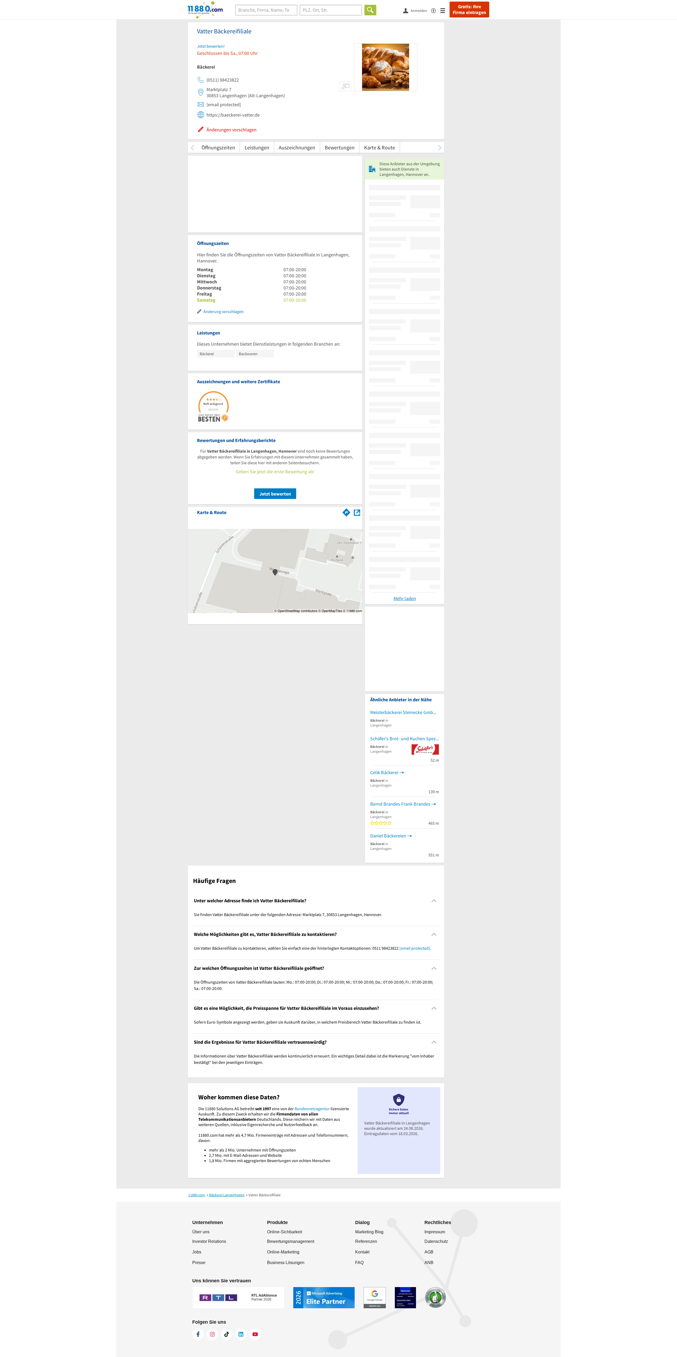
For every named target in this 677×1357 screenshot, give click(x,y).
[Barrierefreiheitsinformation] (435, 10)
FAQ (359, 1262)
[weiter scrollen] (439, 147)
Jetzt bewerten (275, 494)
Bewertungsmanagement (290, 1241)
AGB (428, 1252)
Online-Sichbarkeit (284, 1232)
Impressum (434, 1232)
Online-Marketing (283, 1252)
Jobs (196, 1252)
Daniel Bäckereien (388, 836)
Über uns (200, 1232)
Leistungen (257, 147)
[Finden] (370, 10)
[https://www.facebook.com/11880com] (198, 1334)
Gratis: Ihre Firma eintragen (469, 9)
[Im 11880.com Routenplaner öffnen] (346, 511)
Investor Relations (209, 1241)
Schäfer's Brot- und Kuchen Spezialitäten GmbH (404, 738)
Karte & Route (379, 147)
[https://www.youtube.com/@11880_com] (255, 1334)
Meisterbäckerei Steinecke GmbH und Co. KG (404, 712)
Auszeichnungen (297, 147)
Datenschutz (436, 1241)
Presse (198, 1262)
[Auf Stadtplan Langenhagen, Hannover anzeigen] (357, 512)
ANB (428, 1262)
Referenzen (366, 1241)
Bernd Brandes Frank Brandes (400, 804)
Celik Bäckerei (384, 772)
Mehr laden (405, 598)
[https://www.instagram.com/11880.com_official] (212, 1334)
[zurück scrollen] (192, 147)
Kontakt (362, 1252)
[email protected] (414, 948)
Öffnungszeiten (218, 147)
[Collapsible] (434, 900)
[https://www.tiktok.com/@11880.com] (226, 1334)
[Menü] (445, 10)
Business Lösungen (285, 1262)
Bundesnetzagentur (312, 1108)
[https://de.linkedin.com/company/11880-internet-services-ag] (241, 1334)
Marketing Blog (369, 1232)
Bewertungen (340, 147)
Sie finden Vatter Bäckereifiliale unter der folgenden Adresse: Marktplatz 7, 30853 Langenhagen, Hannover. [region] (288, 914)
